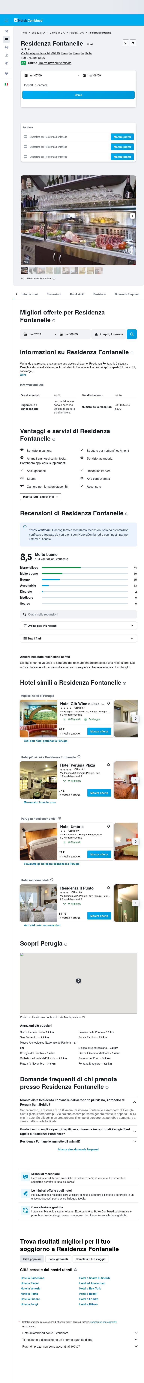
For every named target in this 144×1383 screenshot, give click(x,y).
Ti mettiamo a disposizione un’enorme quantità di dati (57, 1339)
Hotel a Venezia (30, 1288)
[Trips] (6, 73)
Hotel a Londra (88, 1299)
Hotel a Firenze (30, 1299)
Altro (23, 375)
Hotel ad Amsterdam (92, 1283)
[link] (45, 740)
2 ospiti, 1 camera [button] (35, 85)
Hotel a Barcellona (32, 1278)
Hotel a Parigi (29, 1304)
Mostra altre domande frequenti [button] (78, 1149)
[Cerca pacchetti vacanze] (6, 55)
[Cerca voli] (6, 31)
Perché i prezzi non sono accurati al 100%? (51, 1346)
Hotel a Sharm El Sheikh (94, 1278)
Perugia (74, 32)
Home (24, 32)
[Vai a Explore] (6, 63)
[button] (6, 20)
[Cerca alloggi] (6, 39)
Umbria (53, 32)
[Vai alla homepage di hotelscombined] (28, 20)
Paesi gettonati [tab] (58, 1259)
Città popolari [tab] (32, 1259)
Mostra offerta (99, 731)
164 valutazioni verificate (54, 63)
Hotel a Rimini (30, 1283)
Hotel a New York (90, 1288)
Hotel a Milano (88, 1304)
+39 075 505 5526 (33, 57)
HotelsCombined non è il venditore (45, 1333)
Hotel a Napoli (88, 1293)
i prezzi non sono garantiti (103, 1321)
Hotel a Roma (29, 1293)
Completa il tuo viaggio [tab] (91, 1259)
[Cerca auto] (6, 47)
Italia (34, 32)
